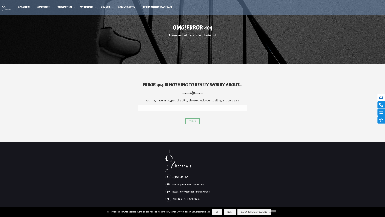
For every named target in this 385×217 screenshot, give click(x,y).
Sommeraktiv (126, 7)
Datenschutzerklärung (254, 212)
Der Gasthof (64, 7)
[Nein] (272, 211)
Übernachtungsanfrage (157, 7)
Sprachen (24, 7)
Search (192, 121)
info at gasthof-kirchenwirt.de (188, 184)
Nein (229, 212)
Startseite (43, 7)
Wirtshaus (86, 7)
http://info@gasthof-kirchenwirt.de (191, 191)
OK (217, 212)
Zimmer (106, 7)
